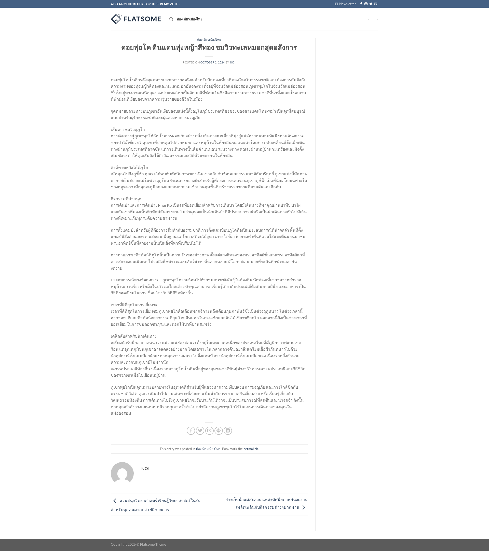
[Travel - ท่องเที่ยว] (136, 19)
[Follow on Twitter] (370, 4)
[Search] (171, 19)
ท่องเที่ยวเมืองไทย (189, 19)
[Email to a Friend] (209, 431)
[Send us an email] (375, 4)
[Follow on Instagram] (366, 4)
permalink (250, 449)
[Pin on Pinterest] (218, 431)
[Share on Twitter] (200, 431)
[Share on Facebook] (191, 431)
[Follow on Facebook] (361, 4)
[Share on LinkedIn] (228, 431)
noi (233, 62)
